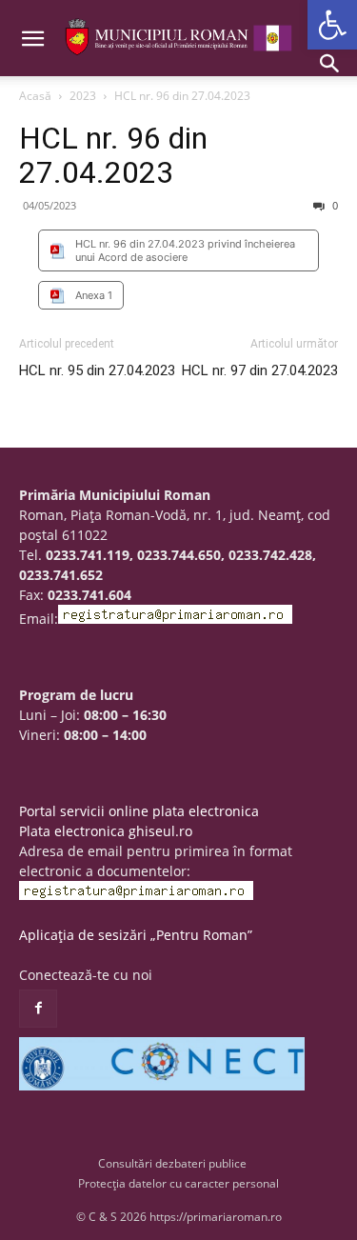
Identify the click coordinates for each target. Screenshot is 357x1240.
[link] (332, 25)
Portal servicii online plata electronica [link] (139, 811)
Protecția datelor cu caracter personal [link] (178, 1183)
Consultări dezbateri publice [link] (172, 1163)
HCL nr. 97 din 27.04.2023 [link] (260, 370)
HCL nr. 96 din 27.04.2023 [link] (113, 155)
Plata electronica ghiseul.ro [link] (105, 831)
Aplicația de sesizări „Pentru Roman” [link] (135, 935)
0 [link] (333, 205)
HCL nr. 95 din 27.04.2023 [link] (97, 370)
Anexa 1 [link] (93, 295)
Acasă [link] (35, 96)
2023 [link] (82, 96)
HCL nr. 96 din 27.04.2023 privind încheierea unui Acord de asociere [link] (185, 250)
